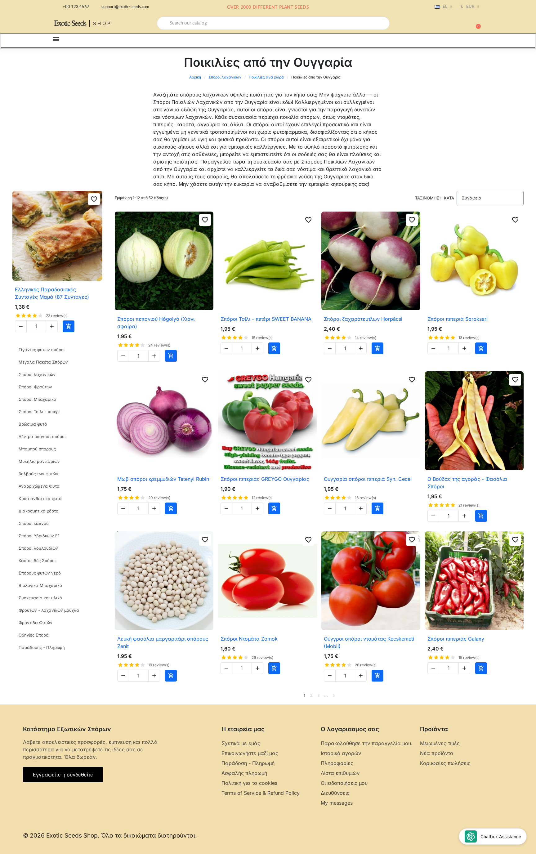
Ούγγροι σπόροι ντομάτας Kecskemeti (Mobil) (369, 642)
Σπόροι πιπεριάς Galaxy (455, 639)
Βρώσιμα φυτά (33, 424)
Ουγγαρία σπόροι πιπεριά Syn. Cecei (368, 479)
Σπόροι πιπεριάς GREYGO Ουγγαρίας (265, 479)
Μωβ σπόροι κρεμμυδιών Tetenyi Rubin (163, 479)
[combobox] (273, 23)
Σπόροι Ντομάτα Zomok (249, 639)
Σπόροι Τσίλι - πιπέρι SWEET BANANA (266, 319)
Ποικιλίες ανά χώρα (266, 77)
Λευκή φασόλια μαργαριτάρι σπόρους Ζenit (162, 642)
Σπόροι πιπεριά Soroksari (457, 319)
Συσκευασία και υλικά (40, 597)
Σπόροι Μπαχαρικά (37, 399)
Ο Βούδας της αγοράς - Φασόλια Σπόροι (467, 483)
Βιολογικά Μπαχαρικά (40, 585)
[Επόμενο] (521, 695)
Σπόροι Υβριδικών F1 (39, 535)
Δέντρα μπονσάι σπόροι (42, 436)
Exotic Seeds (70, 23)
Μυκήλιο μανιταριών (39, 461)
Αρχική (195, 77)
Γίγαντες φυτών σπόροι (42, 349)
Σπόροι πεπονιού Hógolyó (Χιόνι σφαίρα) (155, 322)
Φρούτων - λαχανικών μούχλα (49, 610)
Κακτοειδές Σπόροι (37, 560)
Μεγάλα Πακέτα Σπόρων (43, 362)
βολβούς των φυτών (38, 473)
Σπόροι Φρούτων (35, 386)
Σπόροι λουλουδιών (38, 548)
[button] (475, 23)
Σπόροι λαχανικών (224, 77)
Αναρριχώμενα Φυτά (39, 486)
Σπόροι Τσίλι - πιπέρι (39, 411)
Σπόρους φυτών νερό (40, 572)
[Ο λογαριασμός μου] (454, 24)
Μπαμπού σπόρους (37, 448)
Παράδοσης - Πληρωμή (42, 647)
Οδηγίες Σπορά (34, 635)
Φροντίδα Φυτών (35, 622)
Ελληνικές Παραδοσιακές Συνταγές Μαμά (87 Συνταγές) (52, 293)
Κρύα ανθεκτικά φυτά (40, 498)
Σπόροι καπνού (34, 523)
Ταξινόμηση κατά (434, 197)
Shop (102, 23)
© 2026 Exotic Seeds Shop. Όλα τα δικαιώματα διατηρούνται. (110, 835)
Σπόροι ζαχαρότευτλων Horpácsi (363, 319)
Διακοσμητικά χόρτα (39, 510)
